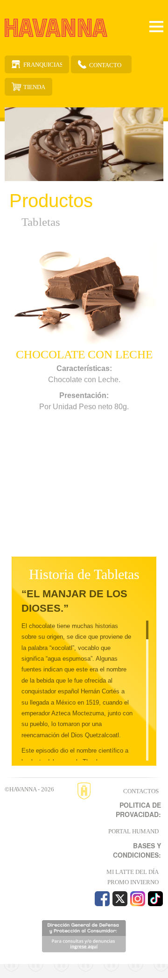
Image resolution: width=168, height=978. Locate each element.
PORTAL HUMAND (133, 831)
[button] (16, 395)
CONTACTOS (141, 791)
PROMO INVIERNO (133, 882)
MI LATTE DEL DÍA (132, 871)
